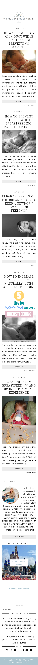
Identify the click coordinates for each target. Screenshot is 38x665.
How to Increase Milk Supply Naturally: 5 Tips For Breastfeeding (19, 281)
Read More (19, 536)
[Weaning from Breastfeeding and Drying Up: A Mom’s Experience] (19, 443)
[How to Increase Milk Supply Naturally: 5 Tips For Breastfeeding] (19, 341)
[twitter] (7, 650)
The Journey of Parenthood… (22, 659)
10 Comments (31, 473)
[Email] (31, 650)
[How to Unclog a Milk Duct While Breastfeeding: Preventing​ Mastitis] (19, 72)
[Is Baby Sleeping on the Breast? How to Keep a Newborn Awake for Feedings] (19, 236)
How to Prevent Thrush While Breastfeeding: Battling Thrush (19, 121)
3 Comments (31, 185)
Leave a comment (29, 105)
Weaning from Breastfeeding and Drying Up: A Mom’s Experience (19, 387)
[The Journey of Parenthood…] (19, 16)
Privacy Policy (15, 660)
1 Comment (32, 265)
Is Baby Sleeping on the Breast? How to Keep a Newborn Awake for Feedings (19, 203)
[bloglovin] (19, 650)
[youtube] (26, 650)
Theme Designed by (19, 662)
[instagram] (11, 650)
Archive (27, 660)
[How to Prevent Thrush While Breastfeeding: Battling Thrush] (19, 152)
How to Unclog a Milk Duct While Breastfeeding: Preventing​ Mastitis (19, 40)
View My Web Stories (19, 588)
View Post (19, 101)
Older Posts (9, 481)
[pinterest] (23, 650)
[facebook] (15, 650)
